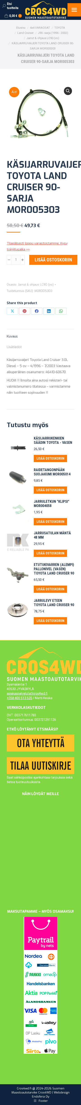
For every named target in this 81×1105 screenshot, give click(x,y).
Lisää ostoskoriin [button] (50, 458)
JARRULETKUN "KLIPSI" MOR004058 (51, 503)
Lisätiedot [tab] (14, 347)
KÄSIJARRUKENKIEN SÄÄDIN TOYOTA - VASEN (53, 440)
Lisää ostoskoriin (53, 260)
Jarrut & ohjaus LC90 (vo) (36, 284)
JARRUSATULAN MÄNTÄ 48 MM (52, 535)
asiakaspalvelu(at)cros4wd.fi (27, 693)
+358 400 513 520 (19, 698)
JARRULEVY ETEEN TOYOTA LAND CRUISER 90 (54, 602)
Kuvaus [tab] (12, 336)
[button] (68, 91)
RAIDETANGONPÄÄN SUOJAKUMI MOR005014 (52, 472)
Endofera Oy (40, 1096)
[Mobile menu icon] (74, 9)
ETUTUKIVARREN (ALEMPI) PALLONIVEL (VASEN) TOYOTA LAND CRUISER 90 (54, 569)
